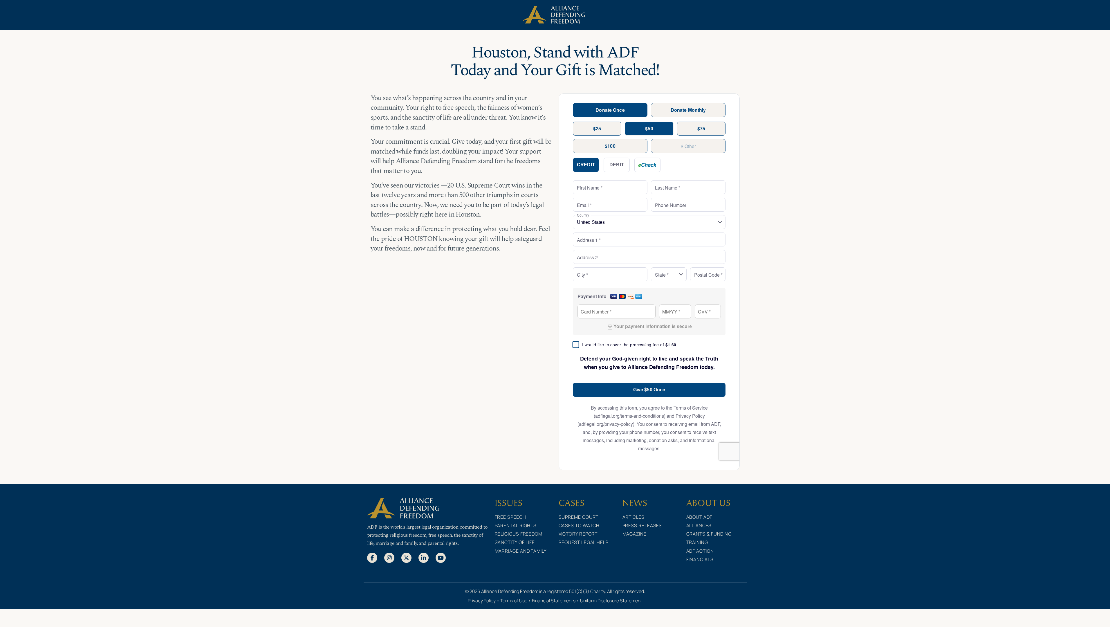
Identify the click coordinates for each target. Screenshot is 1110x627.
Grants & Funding (709, 534)
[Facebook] (372, 557)
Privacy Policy (482, 600)
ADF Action (700, 551)
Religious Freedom (518, 534)
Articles (633, 517)
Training (697, 542)
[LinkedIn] (423, 557)
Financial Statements (553, 600)
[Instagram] (389, 557)
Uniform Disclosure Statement (611, 600)
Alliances (699, 525)
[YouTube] (441, 557)
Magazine (634, 534)
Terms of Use (513, 600)
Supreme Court (579, 517)
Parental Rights (516, 525)
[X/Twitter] (406, 557)
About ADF (699, 517)
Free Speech (510, 517)
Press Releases (642, 525)
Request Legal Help (584, 542)
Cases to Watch (579, 525)
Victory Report (578, 534)
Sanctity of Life (515, 542)
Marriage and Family (521, 551)
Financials (700, 559)
